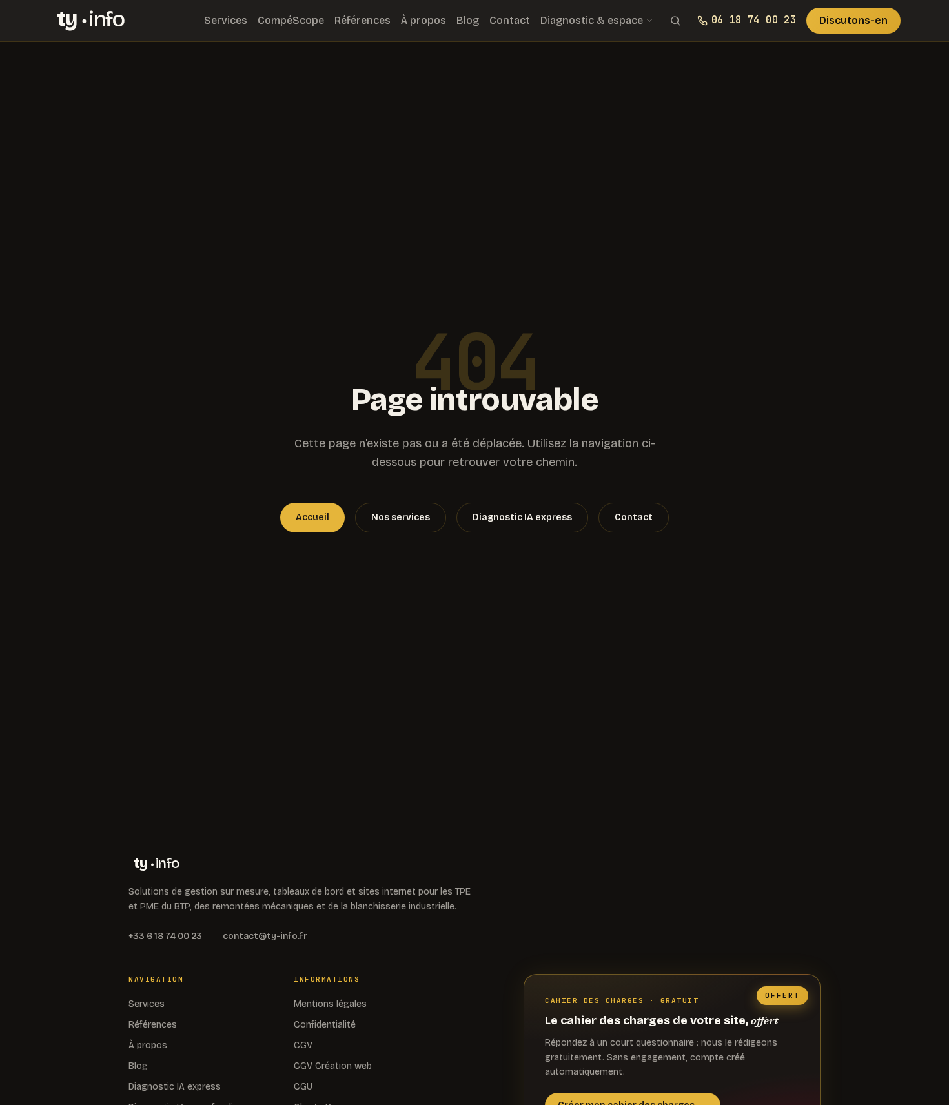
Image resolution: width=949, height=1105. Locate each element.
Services (225, 20)
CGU (303, 1086)
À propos (423, 20)
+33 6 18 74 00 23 (165, 936)
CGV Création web (333, 1065)
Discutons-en (853, 20)
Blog (467, 20)
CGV (303, 1045)
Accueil (312, 517)
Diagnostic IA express (522, 517)
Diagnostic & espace (591, 20)
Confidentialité (325, 1024)
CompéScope (291, 20)
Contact (509, 20)
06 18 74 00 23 (753, 20)
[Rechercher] (675, 20)
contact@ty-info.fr (265, 936)
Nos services (400, 517)
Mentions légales (330, 1004)
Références (362, 20)
